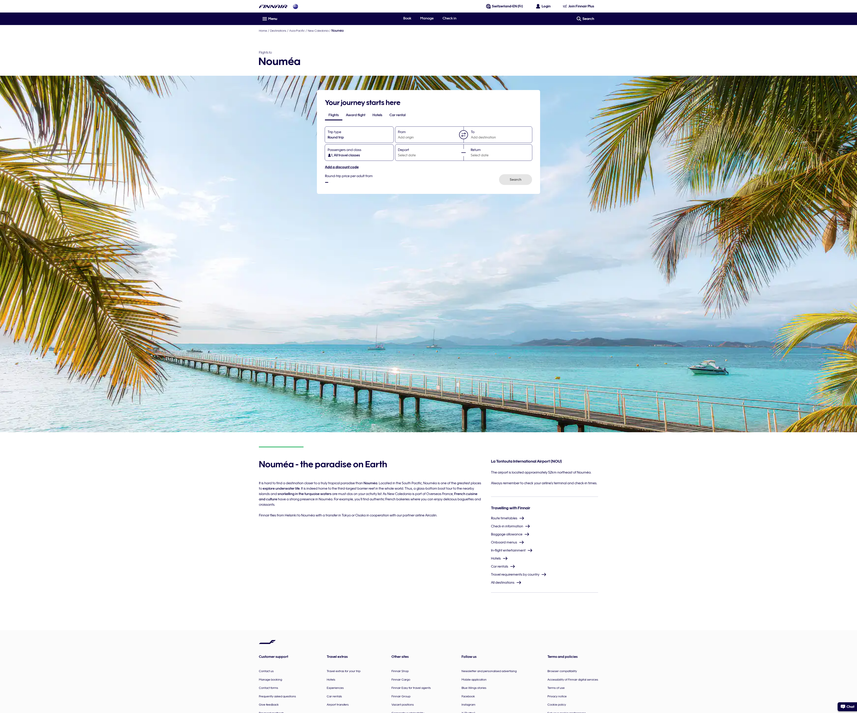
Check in (449, 18)
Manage (427, 18)
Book (407, 18)
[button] (463, 134)
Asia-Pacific (297, 30)
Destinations (278, 30)
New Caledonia (318, 30)
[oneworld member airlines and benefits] (295, 6)
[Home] (273, 6)
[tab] (333, 115)
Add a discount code (342, 167)
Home (263, 30)
